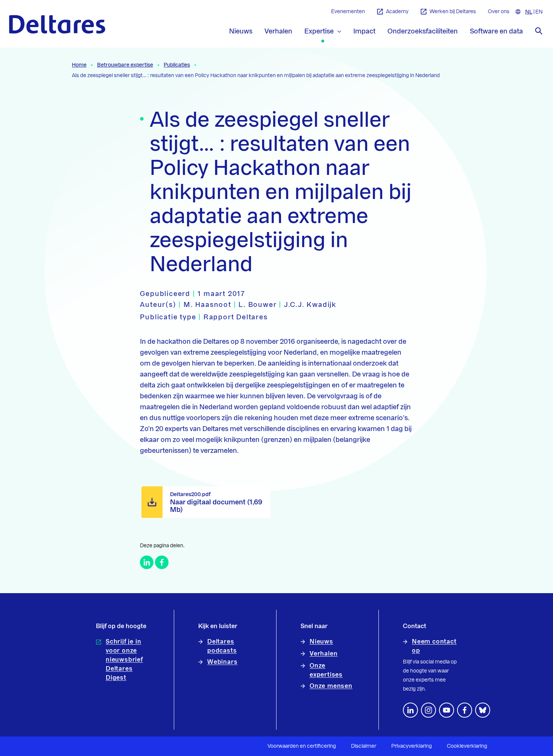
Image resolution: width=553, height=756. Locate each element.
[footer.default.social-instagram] (428, 710)
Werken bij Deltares (453, 11)
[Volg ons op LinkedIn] (410, 710)
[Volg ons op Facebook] (464, 710)
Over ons (498, 11)
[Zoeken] (538, 31)
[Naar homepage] (57, 24)
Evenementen (348, 11)
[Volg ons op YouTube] (446, 710)
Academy (397, 11)
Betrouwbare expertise (125, 65)
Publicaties (177, 65)
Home (79, 65)
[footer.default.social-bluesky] (482, 710)
